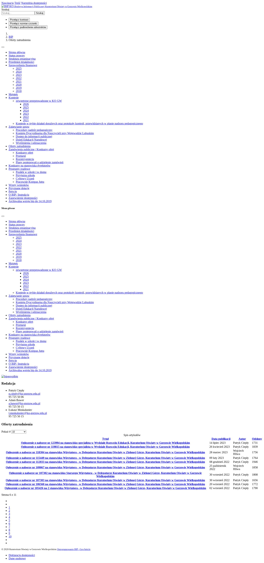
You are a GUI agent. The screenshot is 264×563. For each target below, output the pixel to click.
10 (10, 536)
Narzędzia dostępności (34, 2)
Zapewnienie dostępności (23, 197)
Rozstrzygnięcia (25, 159)
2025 (19, 68)
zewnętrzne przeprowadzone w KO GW (39, 100)
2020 (19, 84)
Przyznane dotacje (19, 188)
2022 (19, 78)
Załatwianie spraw (19, 126)
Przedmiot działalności (21, 61)
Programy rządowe (19, 168)
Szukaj (5, 9)
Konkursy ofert (24, 152)
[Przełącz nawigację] (2, 47)
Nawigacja (7, 2)
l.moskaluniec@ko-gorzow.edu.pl (28, 413)
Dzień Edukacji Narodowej (31, 139)
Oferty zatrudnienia (20, 146)
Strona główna (17, 52)
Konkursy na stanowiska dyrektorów (29, 165)
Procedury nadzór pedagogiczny (34, 129)
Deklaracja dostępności (22, 555)
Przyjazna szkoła (25, 175)
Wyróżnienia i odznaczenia (31, 142)
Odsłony (257, 438)
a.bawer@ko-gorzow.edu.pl (24, 403)
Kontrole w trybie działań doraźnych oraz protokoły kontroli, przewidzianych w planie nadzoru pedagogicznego (79, 123)
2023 (19, 74)
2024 (19, 71)
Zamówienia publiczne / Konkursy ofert (31, 149)
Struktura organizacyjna (22, 58)
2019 (19, 87)
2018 (19, 91)
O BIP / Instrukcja (19, 194)
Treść (17, 2)
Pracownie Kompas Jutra (30, 181)
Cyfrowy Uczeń (25, 178)
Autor (242, 438)
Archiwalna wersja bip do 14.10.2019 (30, 201)
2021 (19, 81)
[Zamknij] (2, 216)
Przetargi (21, 155)
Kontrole (14, 97)
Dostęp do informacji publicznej (34, 136)
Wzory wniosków (19, 185)
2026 (26, 104)
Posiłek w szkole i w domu (31, 172)
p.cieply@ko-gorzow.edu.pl (24, 393)
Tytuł (105, 438)
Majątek (13, 94)
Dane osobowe (17, 558)
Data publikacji (221, 438)
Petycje (13, 191)
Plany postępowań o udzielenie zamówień (39, 162)
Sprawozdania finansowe (23, 65)
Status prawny (17, 55)
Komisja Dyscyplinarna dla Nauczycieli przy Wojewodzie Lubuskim (55, 133)
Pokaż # (6, 431)
